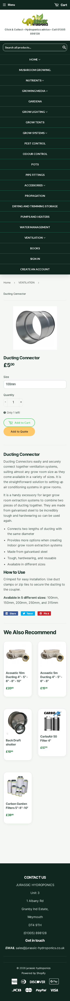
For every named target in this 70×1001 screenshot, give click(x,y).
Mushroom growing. (35, 70)
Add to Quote (19, 431)
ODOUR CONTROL (35, 153)
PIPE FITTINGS (35, 174)
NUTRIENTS (34, 80)
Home (33, 59)
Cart (63, 5)
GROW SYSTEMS (34, 133)
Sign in (35, 258)
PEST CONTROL (34, 143)
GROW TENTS (35, 122)
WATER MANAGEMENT (35, 227)
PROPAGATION (35, 195)
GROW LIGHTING (34, 111)
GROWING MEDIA (34, 90)
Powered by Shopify (34, 973)
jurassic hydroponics (38, 968)
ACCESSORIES (33, 185)
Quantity (9, 394)
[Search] (62, 47)
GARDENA (35, 101)
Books (35, 248)
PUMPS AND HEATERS (35, 216)
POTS (34, 164)
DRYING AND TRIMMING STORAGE (35, 206)
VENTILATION (33, 237)
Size (6, 376)
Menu (11, 4)
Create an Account (35, 269)
